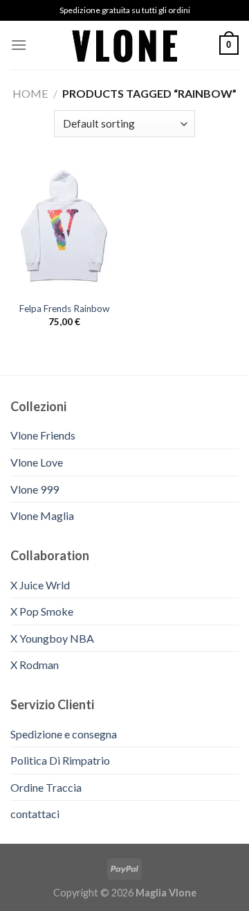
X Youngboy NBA (52, 638)
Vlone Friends (42, 435)
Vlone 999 (34, 489)
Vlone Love (36, 462)
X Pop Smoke (41, 611)
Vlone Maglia (42, 515)
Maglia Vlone (166, 893)
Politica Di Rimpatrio (60, 760)
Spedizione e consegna (63, 733)
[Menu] (18, 45)
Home (30, 93)
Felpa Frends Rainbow (64, 308)
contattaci (34, 813)
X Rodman (34, 664)
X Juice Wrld (40, 584)
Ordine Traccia (46, 787)
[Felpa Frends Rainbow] (64, 229)
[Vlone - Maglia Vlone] (124, 44)
